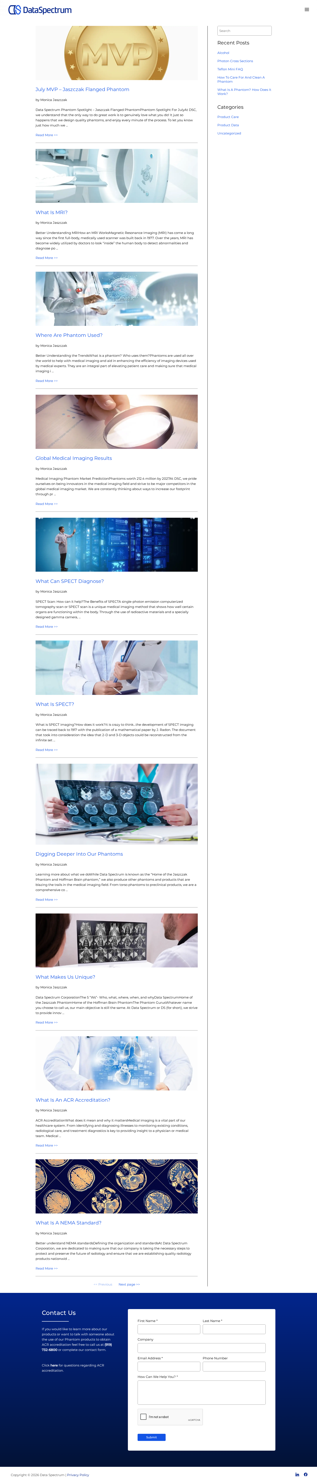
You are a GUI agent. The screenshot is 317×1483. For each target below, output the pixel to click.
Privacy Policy (78, 1475)
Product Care (228, 117)
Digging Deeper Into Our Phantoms (79, 854)
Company (145, 1339)
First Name (146, 1321)
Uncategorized (229, 133)
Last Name (211, 1321)
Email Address (149, 1358)
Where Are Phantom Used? (69, 335)
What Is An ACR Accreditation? (73, 1100)
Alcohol (223, 53)
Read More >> (47, 135)
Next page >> (129, 1284)
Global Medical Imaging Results (74, 458)
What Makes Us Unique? (65, 977)
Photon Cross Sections (235, 61)
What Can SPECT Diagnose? (70, 581)
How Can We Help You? (157, 1377)
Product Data (228, 125)
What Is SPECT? (55, 704)
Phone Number (215, 1358)
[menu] (306, 10)
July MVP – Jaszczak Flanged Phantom (82, 89)
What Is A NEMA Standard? (69, 1223)
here (54, 1365)
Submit (151, 1437)
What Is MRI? (52, 212)
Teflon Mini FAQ (230, 69)
